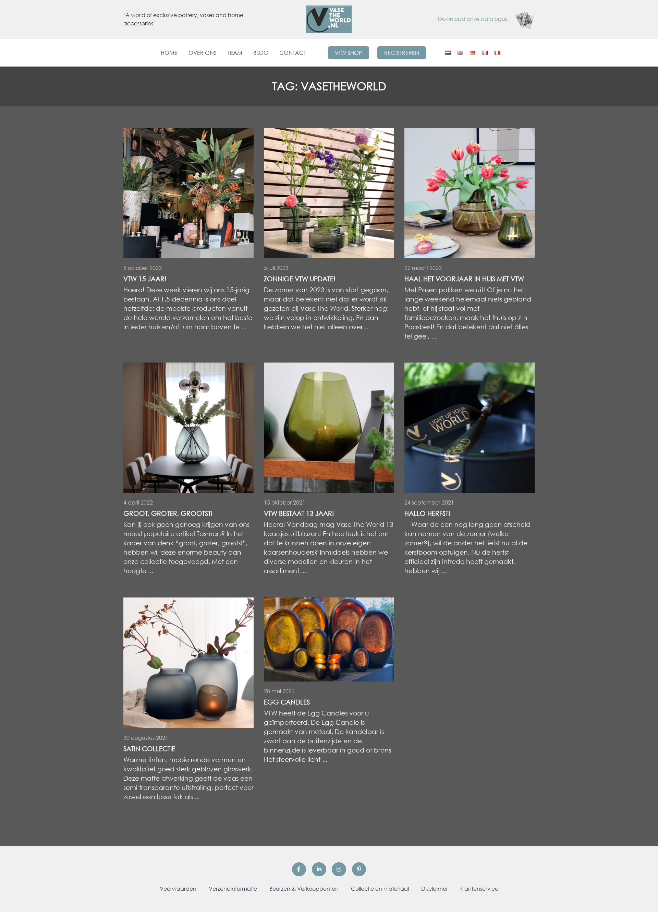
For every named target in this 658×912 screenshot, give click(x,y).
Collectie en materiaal (380, 888)
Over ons (202, 52)
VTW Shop (348, 52)
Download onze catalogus (473, 18)
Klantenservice (479, 888)
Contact (292, 52)
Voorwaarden (178, 888)
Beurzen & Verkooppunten (304, 888)
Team (235, 52)
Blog (260, 52)
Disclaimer (434, 888)
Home (169, 52)
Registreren (401, 52)
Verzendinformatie (233, 888)
